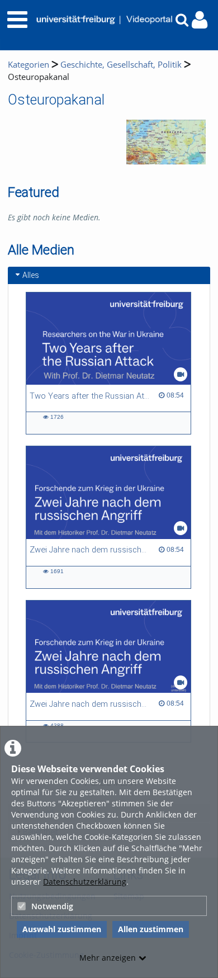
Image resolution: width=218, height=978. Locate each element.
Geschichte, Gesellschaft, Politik (121, 64)
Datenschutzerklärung (84, 881)
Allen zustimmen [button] (150, 929)
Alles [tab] (30, 275)
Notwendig (52, 906)
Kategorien (28, 64)
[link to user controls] (199, 20)
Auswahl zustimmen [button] (61, 929)
